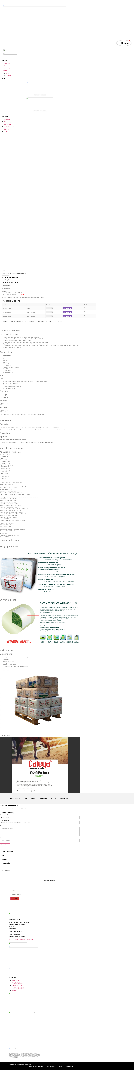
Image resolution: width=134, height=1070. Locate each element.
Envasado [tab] (54, 798)
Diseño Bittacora (69, 1066)
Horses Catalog (18, 983)
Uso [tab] (26, 798)
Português (6, 129)
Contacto (60, 1066)
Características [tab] (15, 798)
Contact (5, 70)
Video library (6, 68)
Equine (7, 273)
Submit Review (5, 845)
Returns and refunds (8, 126)
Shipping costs (7, 124)
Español (5, 128)
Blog (4, 67)
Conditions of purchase (9, 123)
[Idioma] (3, 36)
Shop (4, 65)
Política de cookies (50, 1066)
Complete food (13, 273)
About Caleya (6, 63)
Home (3, 273)
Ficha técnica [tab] (64, 798)
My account (6, 119)
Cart (4, 121)
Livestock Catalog (19, 987)
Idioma (4, 38)
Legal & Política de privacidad (35, 1066)
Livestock (8, 75)
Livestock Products (17, 985)
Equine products (16, 982)
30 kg (6, 280)
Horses (7, 73)
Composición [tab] (43, 798)
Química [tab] (33, 798)
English (5, 131)
